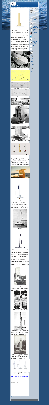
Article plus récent (13, 396)
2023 (31, 71)
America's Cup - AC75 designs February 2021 (34, 38)
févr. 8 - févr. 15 (32, 58)
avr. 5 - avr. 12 (32, 61)
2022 (31, 70)
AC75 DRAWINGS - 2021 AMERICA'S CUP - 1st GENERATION (34, 33)
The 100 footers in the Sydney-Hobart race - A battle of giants (34, 22)
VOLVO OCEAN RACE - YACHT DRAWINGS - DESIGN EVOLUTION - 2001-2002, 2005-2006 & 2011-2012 (34, 20)
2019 (31, 68)
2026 (31, 73)
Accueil (20, 396)
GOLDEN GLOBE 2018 (34, 35)
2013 (31, 56)
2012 (31, 55)
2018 (31, 67)
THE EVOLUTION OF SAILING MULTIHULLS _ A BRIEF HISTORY (34, 30)
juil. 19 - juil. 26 (32, 64)
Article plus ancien (26, 396)
